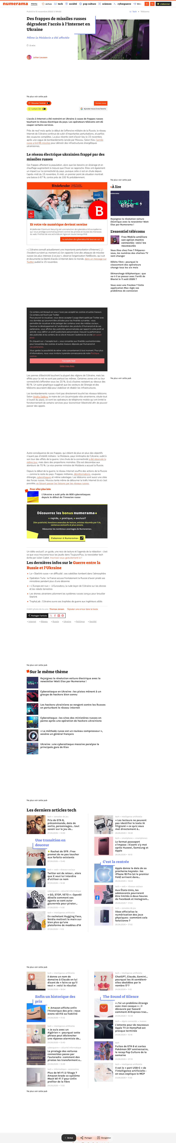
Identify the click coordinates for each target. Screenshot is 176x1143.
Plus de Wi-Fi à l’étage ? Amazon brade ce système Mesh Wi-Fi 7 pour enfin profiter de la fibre (64, 1077)
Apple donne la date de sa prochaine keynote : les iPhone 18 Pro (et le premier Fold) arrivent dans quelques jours (132, 873)
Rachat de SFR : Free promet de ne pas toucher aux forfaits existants (63, 854)
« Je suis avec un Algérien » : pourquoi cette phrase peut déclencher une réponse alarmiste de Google (64, 1034)
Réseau (44, 621)
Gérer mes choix (67, 366)
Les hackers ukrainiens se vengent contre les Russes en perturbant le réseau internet (73, 706)
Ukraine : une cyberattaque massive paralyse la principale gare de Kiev (69, 746)
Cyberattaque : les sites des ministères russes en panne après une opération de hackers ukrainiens (71, 719)
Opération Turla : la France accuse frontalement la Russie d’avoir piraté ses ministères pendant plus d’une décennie (67, 580)
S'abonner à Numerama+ (64, 538)
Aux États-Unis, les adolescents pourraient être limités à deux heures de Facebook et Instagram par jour (131, 895)
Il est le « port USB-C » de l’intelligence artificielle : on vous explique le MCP (130, 1070)
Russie (56, 621)
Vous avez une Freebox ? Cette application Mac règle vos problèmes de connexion (127, 288)
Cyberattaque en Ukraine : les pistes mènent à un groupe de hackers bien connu (70, 693)
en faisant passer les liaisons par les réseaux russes (62, 483)
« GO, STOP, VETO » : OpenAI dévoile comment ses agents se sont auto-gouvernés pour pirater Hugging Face (65, 899)
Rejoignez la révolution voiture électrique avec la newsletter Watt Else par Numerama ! (70, 680)
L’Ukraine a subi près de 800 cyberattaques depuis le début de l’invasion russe (66, 496)
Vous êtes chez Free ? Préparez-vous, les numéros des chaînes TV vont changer (129, 253)
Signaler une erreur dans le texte (82, 609)
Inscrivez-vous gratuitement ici (65, 557)
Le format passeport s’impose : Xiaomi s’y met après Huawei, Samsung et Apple (131, 846)
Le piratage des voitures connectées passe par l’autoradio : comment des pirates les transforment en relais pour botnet (64, 1056)
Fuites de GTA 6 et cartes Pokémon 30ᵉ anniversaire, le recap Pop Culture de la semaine (131, 1051)
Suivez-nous (100, 103)
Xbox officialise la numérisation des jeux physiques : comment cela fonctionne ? (131, 916)
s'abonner (165, 4)
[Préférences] (152, 4)
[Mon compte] (147, 4)
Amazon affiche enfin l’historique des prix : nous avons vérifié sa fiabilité (64, 1010)
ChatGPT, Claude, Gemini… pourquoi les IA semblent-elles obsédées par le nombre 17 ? (131, 981)
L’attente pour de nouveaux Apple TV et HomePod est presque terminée (132, 1027)
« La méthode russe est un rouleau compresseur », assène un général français (71, 732)
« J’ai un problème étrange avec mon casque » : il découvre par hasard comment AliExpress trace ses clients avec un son (131, 1007)
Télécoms (145, 11)
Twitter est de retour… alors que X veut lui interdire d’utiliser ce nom (64, 876)
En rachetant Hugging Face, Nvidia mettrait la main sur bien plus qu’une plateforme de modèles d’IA (65, 921)
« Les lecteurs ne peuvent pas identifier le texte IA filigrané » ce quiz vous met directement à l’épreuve (130, 825)
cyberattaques (44, 477)
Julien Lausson (40, 57)
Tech (134, 11)
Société (92, 621)
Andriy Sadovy (40, 396)
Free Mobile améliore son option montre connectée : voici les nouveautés (134, 241)
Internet (32, 621)
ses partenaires (36, 346)
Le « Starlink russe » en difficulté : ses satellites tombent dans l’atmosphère (68, 573)
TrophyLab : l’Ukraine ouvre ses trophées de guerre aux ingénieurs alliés (66, 601)
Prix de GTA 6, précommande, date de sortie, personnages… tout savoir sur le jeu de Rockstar (63, 825)
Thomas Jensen (56, 609)
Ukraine (67, 621)
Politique (80, 621)
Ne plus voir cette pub (37, 96)
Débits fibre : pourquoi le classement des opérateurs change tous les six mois (126, 264)
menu (34, 3)
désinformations (82, 474)
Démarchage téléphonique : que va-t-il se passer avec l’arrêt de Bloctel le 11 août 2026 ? (128, 276)
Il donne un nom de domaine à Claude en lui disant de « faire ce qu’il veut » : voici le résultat (62, 981)
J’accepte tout (68, 360)
